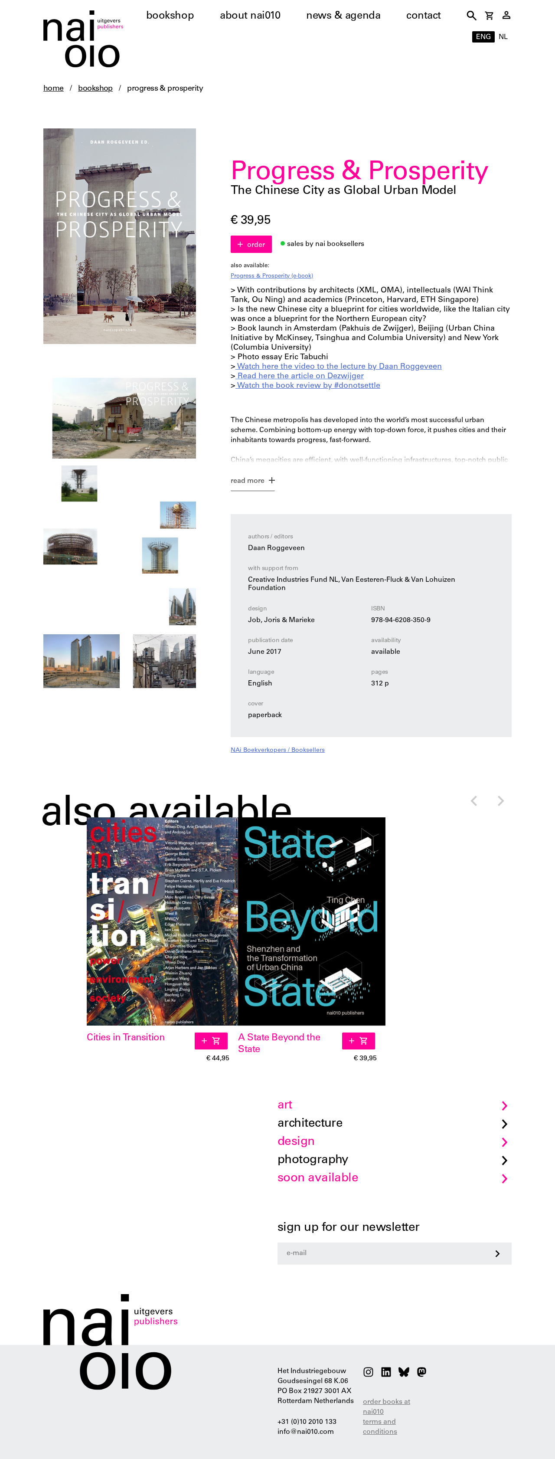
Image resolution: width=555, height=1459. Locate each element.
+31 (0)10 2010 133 (307, 1422)
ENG (483, 37)
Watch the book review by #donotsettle (307, 386)
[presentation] (473, 801)
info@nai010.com (306, 1432)
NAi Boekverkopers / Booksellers (278, 751)
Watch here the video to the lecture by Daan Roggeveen (338, 367)
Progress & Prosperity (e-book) (272, 276)
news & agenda (343, 16)
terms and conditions (380, 1427)
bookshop (170, 16)
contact (423, 16)
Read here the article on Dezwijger (299, 376)
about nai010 (250, 16)
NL (503, 37)
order (256, 245)
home (53, 89)
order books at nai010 (386, 1407)
